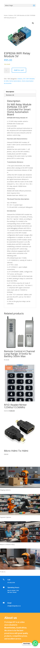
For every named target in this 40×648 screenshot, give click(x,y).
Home (5, 15)
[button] (33, 23)
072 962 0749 (11, 582)
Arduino (11, 15)
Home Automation (15, 81)
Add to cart (19, 70)
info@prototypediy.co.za (14, 606)
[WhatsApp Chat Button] (35, 643)
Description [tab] (10, 92)
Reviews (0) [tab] (10, 95)
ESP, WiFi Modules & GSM (21, 15)
